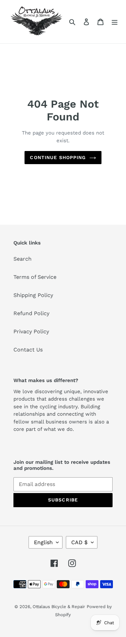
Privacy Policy (31, 331)
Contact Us (28, 349)
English (43, 542)
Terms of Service (34, 277)
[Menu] (115, 21)
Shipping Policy (33, 295)
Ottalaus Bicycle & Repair (59, 606)
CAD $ (79, 542)
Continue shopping (58, 157)
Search (22, 259)
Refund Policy (31, 313)
